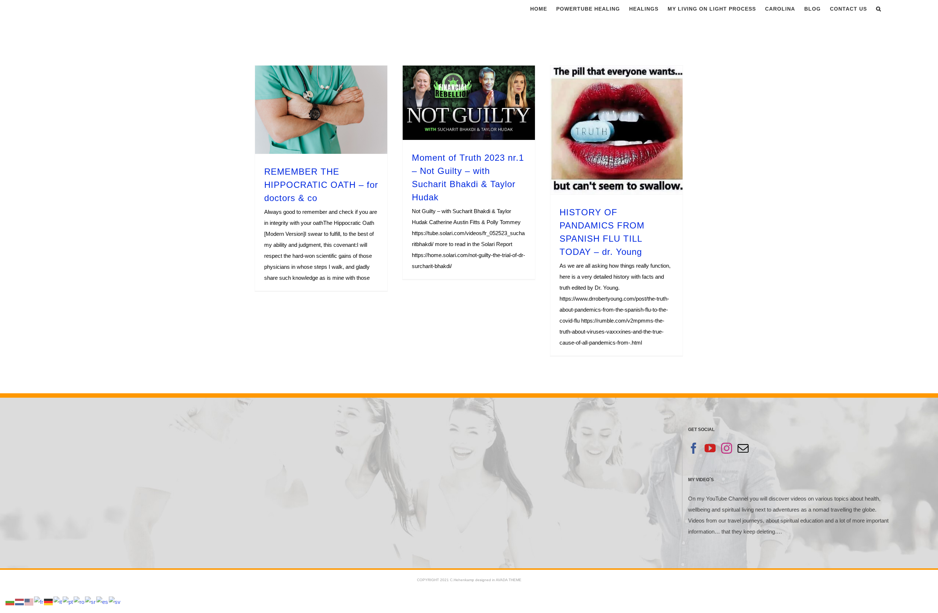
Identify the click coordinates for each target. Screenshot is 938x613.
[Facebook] (693, 448)
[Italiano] (58, 601)
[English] (29, 601)
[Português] (68, 601)
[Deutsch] (48, 601)
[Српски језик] (90, 601)
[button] (878, 9)
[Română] (79, 601)
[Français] (39, 601)
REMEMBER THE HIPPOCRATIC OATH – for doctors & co (321, 185)
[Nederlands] (20, 601)
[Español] (102, 601)
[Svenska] (115, 601)
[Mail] (743, 448)
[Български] (10, 601)
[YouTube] (710, 448)
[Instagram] (726, 448)
